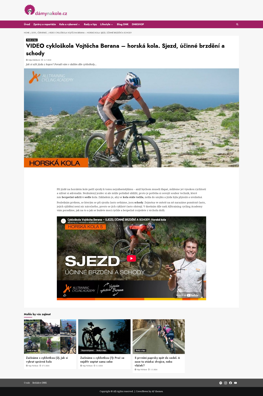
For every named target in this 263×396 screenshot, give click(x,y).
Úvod (27, 24)
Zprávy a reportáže (44, 24)
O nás (27, 382)
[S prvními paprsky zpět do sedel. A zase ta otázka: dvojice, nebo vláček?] (159, 336)
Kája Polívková (34, 60)
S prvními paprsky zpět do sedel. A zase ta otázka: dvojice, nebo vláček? (157, 362)
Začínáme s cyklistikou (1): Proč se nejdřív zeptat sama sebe (102, 360)
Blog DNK (122, 24)
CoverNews (142, 391)
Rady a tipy (90, 24)
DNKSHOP (138, 24)
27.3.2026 (45, 366)
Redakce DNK (39, 382)
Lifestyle (105, 24)
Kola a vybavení (68, 24)
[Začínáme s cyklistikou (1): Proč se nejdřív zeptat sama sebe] (104, 336)
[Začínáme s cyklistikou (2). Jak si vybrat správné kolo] (50, 336)
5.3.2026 (99, 366)
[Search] (237, 24)
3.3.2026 (154, 369)
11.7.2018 (47, 60)
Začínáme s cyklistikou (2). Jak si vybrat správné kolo (47, 360)
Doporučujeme (88, 350)
